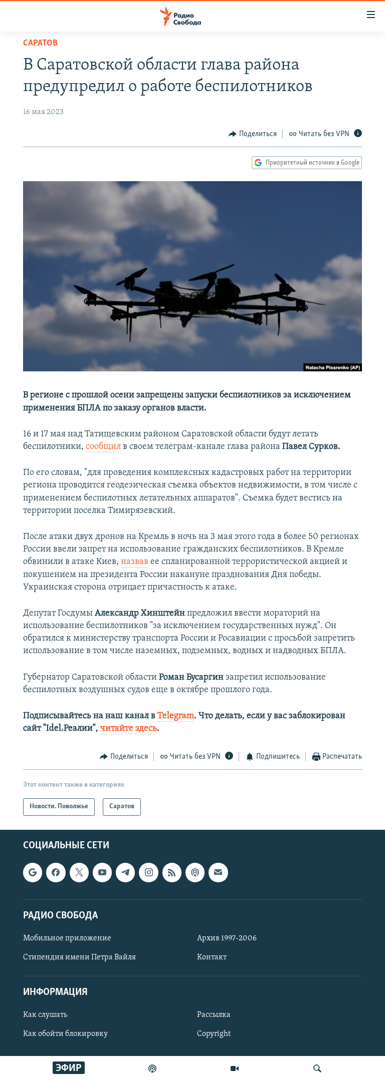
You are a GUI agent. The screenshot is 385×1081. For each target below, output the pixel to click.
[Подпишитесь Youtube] (102, 872)
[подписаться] (218, 872)
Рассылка (214, 1015)
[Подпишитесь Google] (32, 872)
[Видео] (235, 1068)
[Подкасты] (195, 872)
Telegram (175, 716)
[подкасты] (152, 1068)
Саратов (40, 43)
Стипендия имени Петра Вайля (79, 957)
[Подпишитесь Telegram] (125, 872)
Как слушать (45, 1015)
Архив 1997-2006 (227, 938)
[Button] (253, 134)
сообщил (103, 446)
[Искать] (317, 1068)
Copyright (214, 1034)
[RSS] (171, 872)
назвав (134, 562)
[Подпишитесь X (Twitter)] (79, 872)
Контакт (212, 957)
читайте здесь (128, 728)
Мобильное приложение (67, 938)
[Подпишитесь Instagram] (148, 872)
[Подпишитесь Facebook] (55, 872)
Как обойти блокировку (65, 1034)
